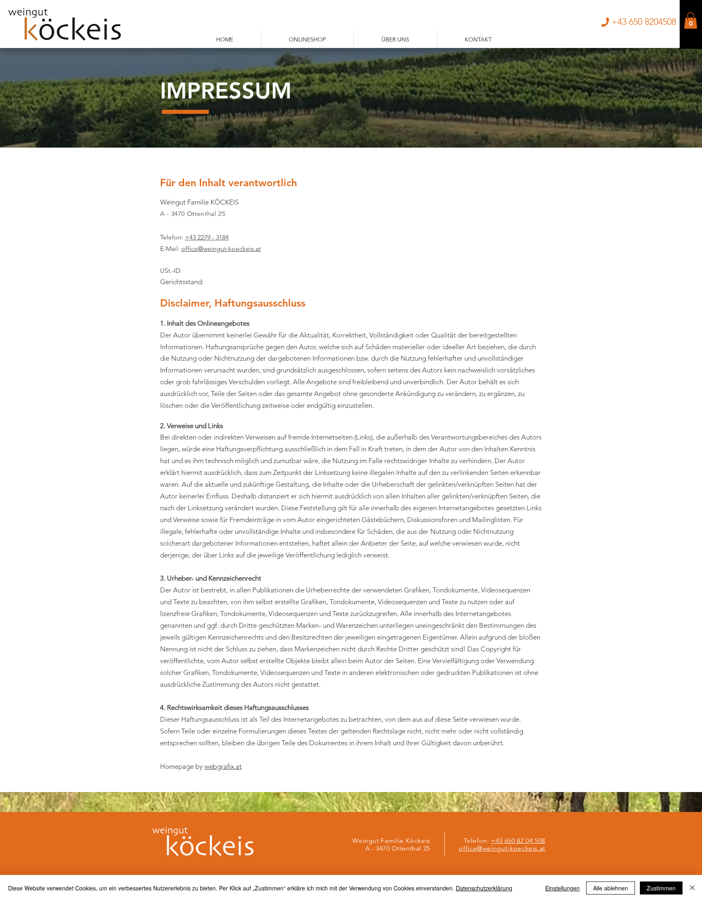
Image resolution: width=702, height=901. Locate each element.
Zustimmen (661, 888)
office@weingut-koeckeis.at (221, 248)
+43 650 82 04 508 (518, 840)
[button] (691, 20)
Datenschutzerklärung (484, 888)
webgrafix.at (223, 766)
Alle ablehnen (610, 888)
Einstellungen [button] (562, 888)
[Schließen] (692, 887)
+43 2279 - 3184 (207, 237)
